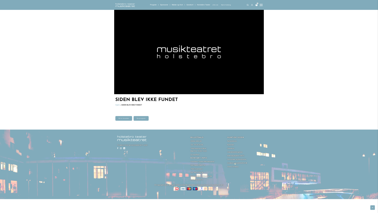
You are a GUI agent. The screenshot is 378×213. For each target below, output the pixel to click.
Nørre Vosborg (226, 5)
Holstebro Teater (203, 5)
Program (153, 5)
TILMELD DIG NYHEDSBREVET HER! (132, 145)
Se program (141, 118)
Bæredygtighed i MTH (235, 156)
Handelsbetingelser (235, 152)
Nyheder (230, 145)
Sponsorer (164, 5)
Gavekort (190, 5)
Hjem (117, 105)
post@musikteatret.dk (203, 176)
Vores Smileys (233, 167)
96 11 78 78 (198, 172)
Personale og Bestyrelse (236, 159)
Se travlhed (194, 155)
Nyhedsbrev (232, 141)
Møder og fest (177, 5)
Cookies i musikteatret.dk (237, 163)
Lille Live (215, 5)
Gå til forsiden (123, 118)
